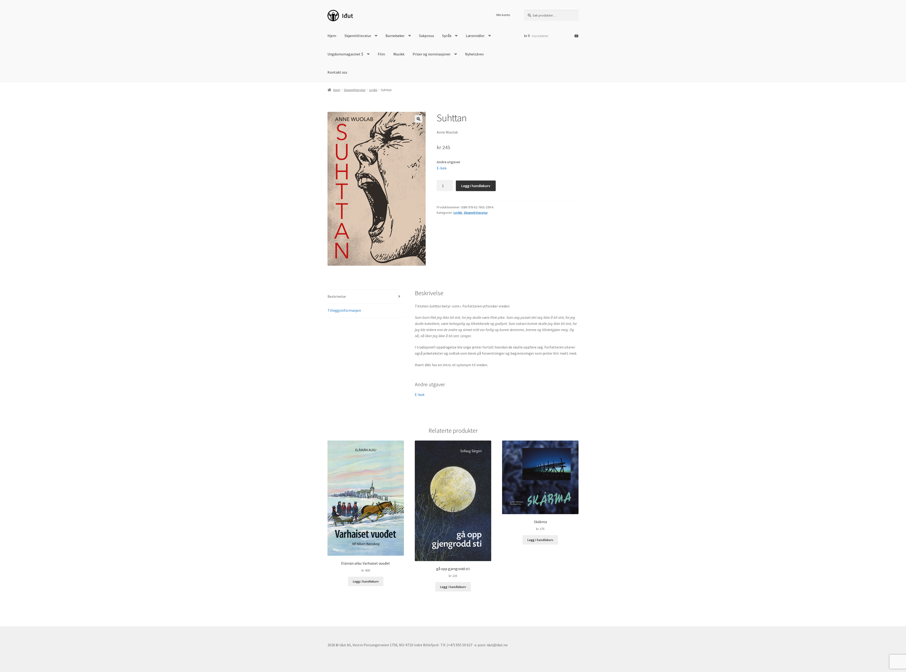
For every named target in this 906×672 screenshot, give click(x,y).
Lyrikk (373, 90)
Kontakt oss (337, 72)
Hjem (331, 35)
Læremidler (475, 35)
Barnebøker (395, 35)
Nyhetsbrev (474, 54)
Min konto (503, 15)
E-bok (441, 168)
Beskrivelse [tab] (336, 296)
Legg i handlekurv (475, 185)
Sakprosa (426, 35)
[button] (418, 119)
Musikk (398, 54)
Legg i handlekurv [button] (366, 581)
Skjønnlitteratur (357, 35)
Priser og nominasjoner (432, 54)
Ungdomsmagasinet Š (345, 54)
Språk (446, 35)
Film (381, 54)
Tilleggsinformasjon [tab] (344, 310)
